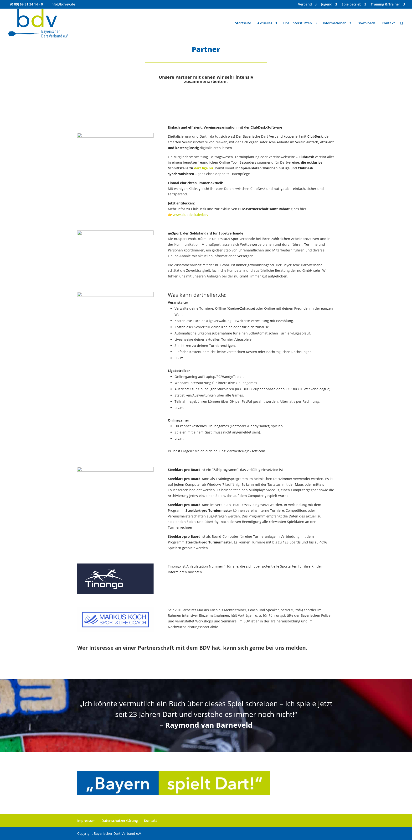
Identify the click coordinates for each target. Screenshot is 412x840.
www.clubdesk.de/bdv (190, 214)
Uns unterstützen (297, 23)
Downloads (366, 23)
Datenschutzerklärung (120, 820)
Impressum (86, 820)
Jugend (326, 4)
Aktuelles (264, 23)
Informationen (334, 23)
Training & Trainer (385, 4)
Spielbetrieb (351, 4)
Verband (305, 4)
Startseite (243, 23)
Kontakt (388, 23)
